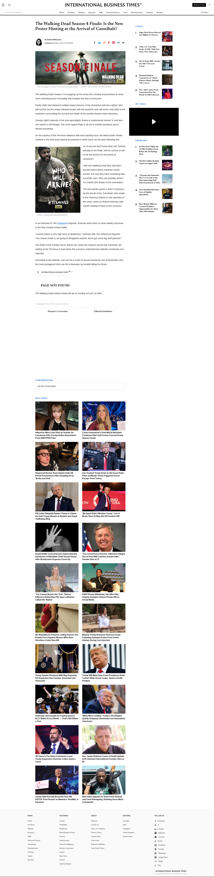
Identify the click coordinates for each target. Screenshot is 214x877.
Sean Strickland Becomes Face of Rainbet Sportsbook (149, 192)
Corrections (95, 840)
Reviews (160, 12)
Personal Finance (113, 12)
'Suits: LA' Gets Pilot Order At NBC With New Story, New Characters (149, 49)
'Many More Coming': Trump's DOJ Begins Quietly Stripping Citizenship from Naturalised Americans (103, 718)
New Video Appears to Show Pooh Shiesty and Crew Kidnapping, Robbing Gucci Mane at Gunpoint (102, 799)
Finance (62, 836)
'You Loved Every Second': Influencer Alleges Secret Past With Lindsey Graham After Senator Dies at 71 (103, 556)
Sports (30, 856)
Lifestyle (149, 12)
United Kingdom (128, 832)
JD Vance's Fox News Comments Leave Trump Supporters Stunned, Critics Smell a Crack (55, 759)
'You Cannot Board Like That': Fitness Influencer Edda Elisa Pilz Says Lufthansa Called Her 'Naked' (54, 597)
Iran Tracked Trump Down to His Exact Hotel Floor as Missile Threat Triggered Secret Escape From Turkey (103, 475)
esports (62, 852)
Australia (126, 821)
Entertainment (136, 12)
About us (94, 821)
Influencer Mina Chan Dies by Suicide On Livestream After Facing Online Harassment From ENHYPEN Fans (55, 435)
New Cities (63, 856)
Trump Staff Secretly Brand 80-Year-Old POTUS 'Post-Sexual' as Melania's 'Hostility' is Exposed (56, 799)
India (124, 825)
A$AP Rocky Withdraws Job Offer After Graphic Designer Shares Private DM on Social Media (101, 597)
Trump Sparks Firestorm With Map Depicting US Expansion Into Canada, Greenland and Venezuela (56, 678)
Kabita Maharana (54, 39)
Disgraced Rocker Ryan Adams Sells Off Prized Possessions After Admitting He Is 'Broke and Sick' (54, 475)
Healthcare (63, 829)
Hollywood (62, 223)
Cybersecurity (64, 840)
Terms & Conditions (98, 829)
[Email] (118, 42)
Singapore (126, 829)
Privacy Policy (96, 832)
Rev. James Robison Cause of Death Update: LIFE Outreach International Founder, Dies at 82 (103, 759)
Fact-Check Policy (97, 848)
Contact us (95, 825)
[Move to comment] (123, 42)
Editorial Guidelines (103, 311)
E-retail (62, 821)
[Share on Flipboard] (109, 42)
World (61, 12)
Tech (125, 12)
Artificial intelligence (66, 844)
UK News (71, 12)
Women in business (66, 848)
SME (101, 12)
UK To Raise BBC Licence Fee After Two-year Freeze (149, 63)
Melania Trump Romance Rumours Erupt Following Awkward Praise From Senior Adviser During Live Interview (101, 637)
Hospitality (63, 825)
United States (128, 836)
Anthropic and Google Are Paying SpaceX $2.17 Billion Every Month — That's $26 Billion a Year (56, 718)
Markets (81, 12)
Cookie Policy (96, 836)
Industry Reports (65, 864)
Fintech (62, 860)
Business (91, 12)
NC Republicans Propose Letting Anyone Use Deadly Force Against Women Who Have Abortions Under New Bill (56, 637)
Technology (32, 844)
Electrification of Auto (67, 832)
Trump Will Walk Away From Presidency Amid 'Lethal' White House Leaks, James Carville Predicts (103, 678)
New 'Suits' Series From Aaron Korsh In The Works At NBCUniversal (149, 92)
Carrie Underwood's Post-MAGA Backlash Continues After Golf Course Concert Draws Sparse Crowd (102, 435)
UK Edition (204, 12)
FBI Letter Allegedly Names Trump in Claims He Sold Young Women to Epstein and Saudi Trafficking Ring (56, 516)
